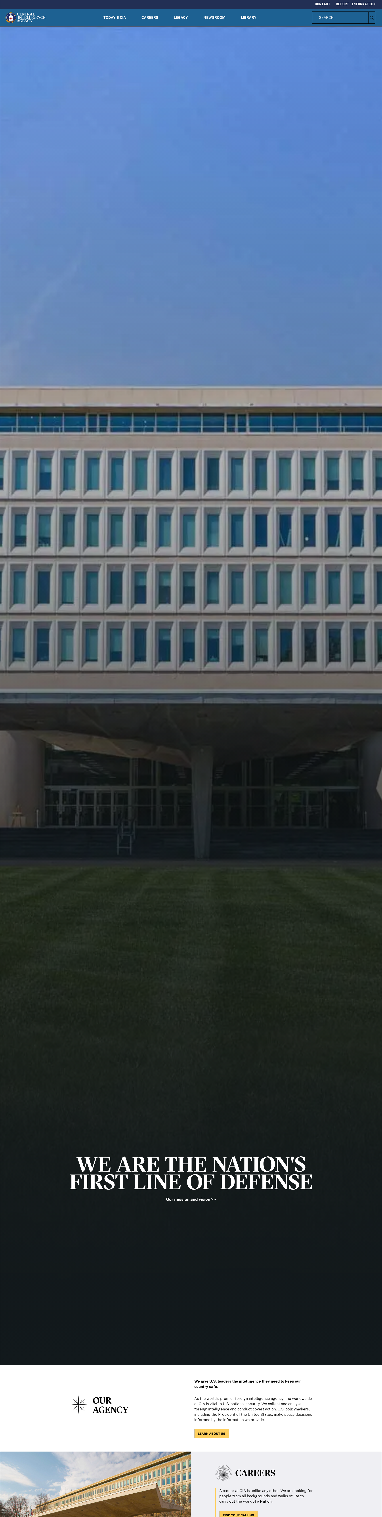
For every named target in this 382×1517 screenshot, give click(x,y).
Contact (322, 4)
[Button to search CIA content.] (371, 17)
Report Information (356, 4)
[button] (114, 17)
